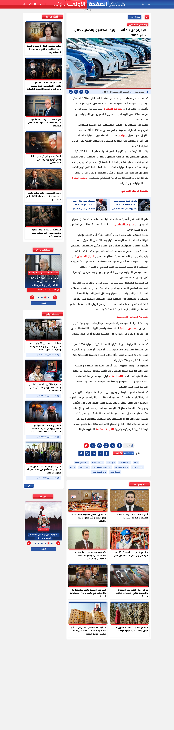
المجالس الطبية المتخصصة (101, 467)
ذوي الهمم (111, 462)
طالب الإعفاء (116, 376)
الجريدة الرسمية (137, 467)
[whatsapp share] (76, 92)
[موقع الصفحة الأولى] (87, 4)
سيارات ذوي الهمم (81, 462)
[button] (55, 297)
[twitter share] (81, 92)
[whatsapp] (86, 445)
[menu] (149, 4)
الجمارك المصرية (97, 462)
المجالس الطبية (129, 328)
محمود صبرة (140, 92)
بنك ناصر (72, 467)
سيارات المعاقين (124, 224)
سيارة (136, 462)
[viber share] (71, 92)
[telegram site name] (93, 453)
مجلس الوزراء (84, 467)
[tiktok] (81, 453)
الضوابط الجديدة (113, 109)
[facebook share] (87, 92)
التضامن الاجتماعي (121, 467)
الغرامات (122, 135)
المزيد (43, 303)
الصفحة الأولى (115, 472)
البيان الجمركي (85, 256)
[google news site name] (106, 453)
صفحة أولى (135, 17)
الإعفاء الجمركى (79, 178)
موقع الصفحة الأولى (99, 472)
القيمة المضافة (105, 429)
